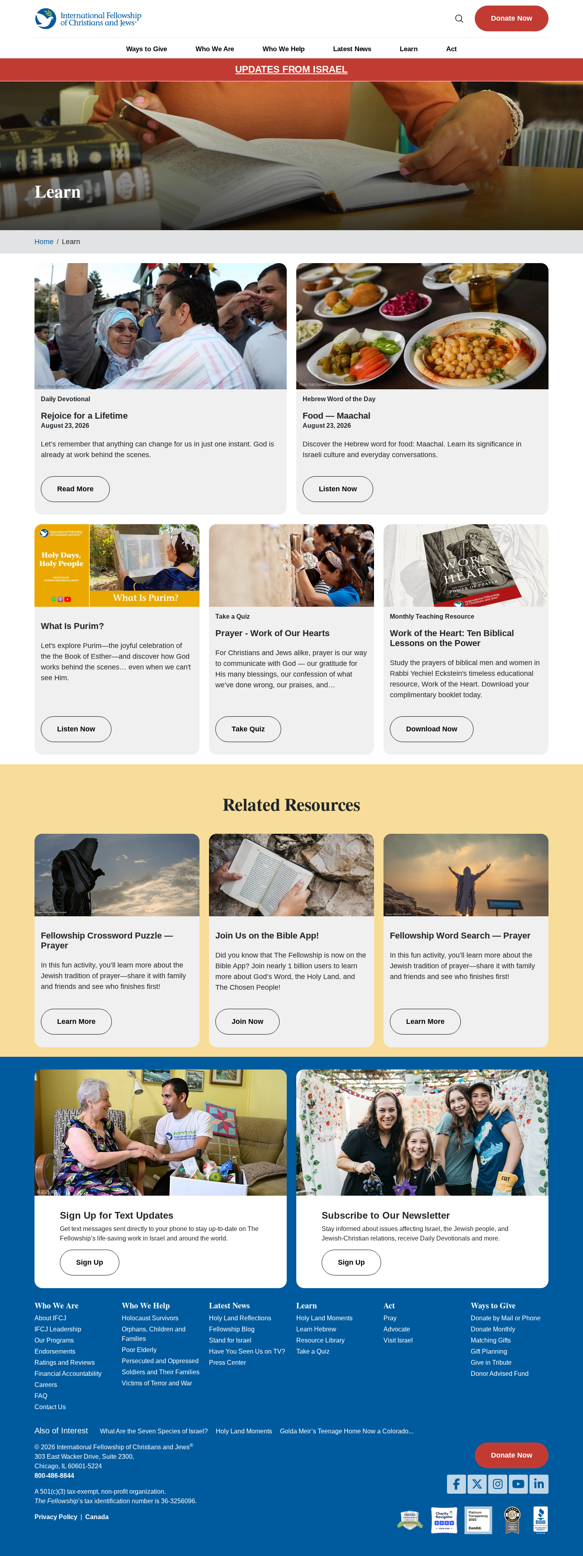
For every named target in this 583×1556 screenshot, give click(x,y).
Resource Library (320, 1340)
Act (451, 49)
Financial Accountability (68, 1373)
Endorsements (55, 1351)
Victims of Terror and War (157, 1383)
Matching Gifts (491, 1340)
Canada (97, 1517)
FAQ (41, 1396)
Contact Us (50, 1407)
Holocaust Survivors (150, 1318)
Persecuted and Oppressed (160, 1361)
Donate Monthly (493, 1329)
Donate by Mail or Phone (506, 1318)
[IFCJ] (88, 19)
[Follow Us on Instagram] (497, 1484)
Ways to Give (146, 49)
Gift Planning (489, 1351)
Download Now (431, 729)
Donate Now (511, 18)
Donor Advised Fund (500, 1373)
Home (44, 242)
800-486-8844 (54, 1475)
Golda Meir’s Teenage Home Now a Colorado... (346, 1431)
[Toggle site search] (459, 18)
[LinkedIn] (538, 1484)
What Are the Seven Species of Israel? (154, 1431)
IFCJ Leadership (58, 1329)
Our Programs (54, 1340)
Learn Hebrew (316, 1329)
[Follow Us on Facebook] (456, 1484)
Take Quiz (248, 729)
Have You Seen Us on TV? (247, 1351)
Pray (390, 1318)
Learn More (76, 1021)
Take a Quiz (313, 1351)
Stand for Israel (230, 1340)
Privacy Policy (56, 1517)
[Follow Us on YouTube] (518, 1484)
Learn (409, 49)
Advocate (397, 1329)
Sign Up (89, 1262)
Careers (46, 1384)
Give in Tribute (491, 1362)
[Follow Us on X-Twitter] (477, 1484)
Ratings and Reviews (65, 1362)
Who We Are (215, 49)
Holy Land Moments (324, 1318)
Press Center (227, 1362)
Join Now (247, 1021)
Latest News (352, 49)
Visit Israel (398, 1340)
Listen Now (338, 489)
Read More (75, 489)
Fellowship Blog (232, 1329)
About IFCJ (50, 1318)
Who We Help (284, 49)
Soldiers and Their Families (160, 1372)
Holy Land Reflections (240, 1318)
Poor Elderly (139, 1349)
